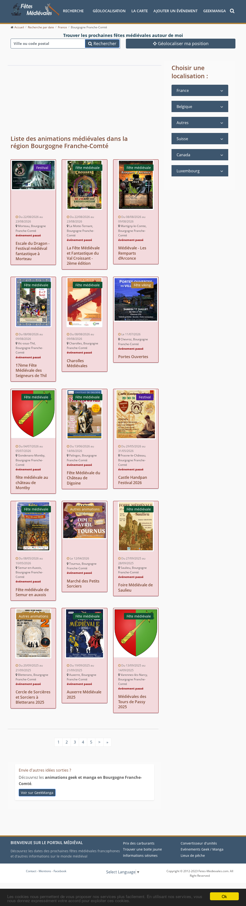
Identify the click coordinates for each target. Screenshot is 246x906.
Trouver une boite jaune (142, 849)
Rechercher (104, 43)
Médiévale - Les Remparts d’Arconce (132, 253)
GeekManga (214, 10)
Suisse (182, 138)
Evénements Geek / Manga (202, 849)
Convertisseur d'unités (199, 843)
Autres (183, 122)
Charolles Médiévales (77, 363)
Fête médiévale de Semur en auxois (32, 592)
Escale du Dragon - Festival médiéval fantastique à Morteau (32, 251)
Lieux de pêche (193, 855)
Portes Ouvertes (133, 356)
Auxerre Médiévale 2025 (84, 694)
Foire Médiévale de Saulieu (135, 587)
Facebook (60, 871)
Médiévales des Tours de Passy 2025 (132, 701)
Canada (183, 154)
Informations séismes (140, 855)
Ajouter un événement (175, 10)
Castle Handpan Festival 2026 (132, 480)
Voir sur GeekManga (37, 792)
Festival (42, 167)
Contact (31, 871)
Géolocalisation (109, 10)
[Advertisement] (72, 97)
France (183, 90)
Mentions (45, 871)
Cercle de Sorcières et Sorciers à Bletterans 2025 (33, 697)
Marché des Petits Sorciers (83, 583)
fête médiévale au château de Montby (32, 482)
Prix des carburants (138, 843)
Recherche (73, 10)
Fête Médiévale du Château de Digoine (83, 478)
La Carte (139, 10)
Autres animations (85, 509)
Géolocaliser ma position (183, 43)
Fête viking (142, 285)
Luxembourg (188, 171)
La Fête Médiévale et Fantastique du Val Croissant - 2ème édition (83, 255)
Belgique (184, 106)
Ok (224, 896)
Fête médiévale (87, 167)
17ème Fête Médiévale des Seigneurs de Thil (31, 370)
